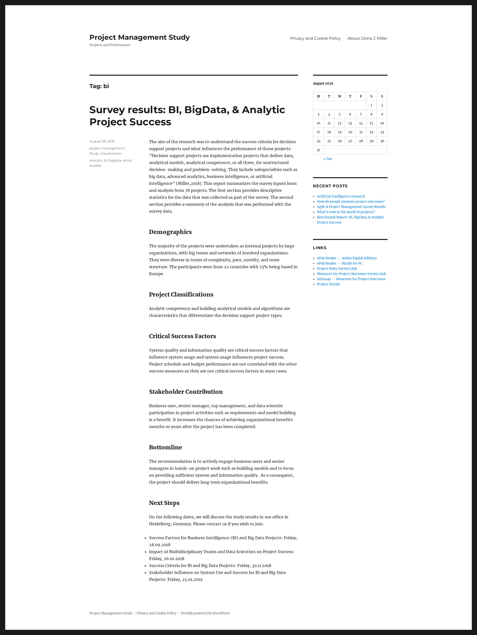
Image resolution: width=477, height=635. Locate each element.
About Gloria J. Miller (368, 38)
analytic (95, 160)
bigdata (115, 160)
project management (106, 148)
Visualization (110, 153)
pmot (127, 160)
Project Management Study (139, 37)
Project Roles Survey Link (337, 269)
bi (105, 160)
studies (95, 165)
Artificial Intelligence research (341, 196)
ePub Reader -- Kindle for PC (339, 263)
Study (94, 153)
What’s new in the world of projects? (346, 212)
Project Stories (328, 284)
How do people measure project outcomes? (351, 202)
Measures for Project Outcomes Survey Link (351, 274)
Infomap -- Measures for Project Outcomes (351, 279)
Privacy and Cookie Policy (315, 38)
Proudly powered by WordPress (205, 613)
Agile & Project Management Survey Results (351, 207)
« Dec (327, 159)
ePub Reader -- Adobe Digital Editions (347, 258)
